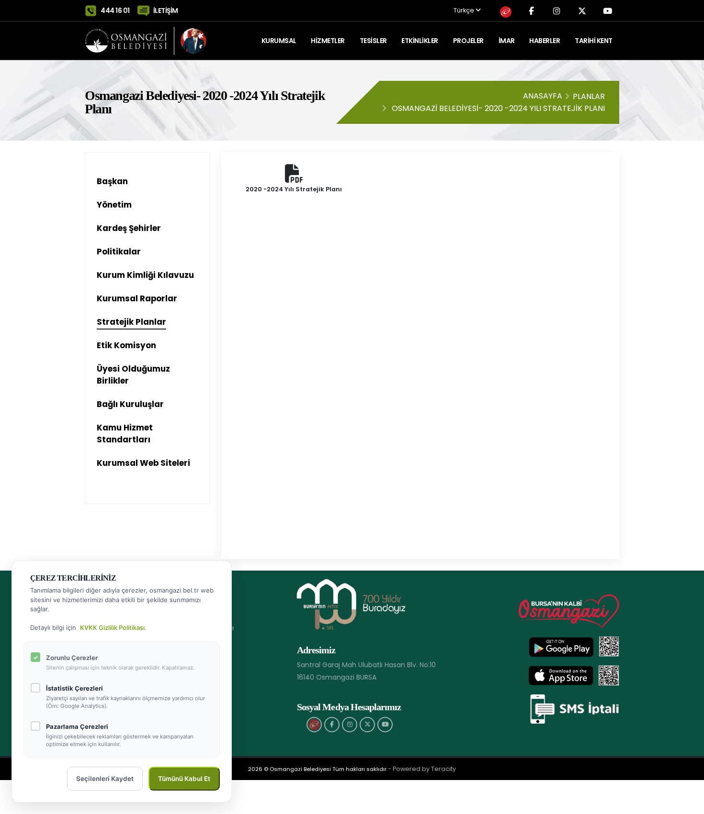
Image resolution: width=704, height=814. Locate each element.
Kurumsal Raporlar (137, 298)
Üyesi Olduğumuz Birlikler (133, 374)
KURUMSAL (278, 40)
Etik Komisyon (126, 345)
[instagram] (349, 724)
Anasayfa (542, 95)
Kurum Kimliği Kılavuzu (145, 275)
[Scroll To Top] (687, 803)
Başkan (112, 181)
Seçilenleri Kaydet (105, 778)
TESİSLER (373, 40)
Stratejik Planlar (131, 322)
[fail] (314, 724)
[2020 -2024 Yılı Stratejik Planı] (294, 178)
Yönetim (114, 204)
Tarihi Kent (594, 40)
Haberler (544, 40)
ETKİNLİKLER (419, 40)
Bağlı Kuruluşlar (130, 404)
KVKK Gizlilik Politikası (112, 627)
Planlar (589, 96)
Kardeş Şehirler (129, 228)
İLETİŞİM (165, 10)
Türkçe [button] (465, 11)
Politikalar (119, 251)
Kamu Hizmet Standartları (125, 433)
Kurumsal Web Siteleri (143, 463)
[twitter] (367, 724)
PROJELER (468, 40)
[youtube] (385, 724)
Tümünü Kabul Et (184, 778)
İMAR (507, 40)
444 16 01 (115, 10)
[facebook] (332, 724)
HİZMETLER (328, 40)
